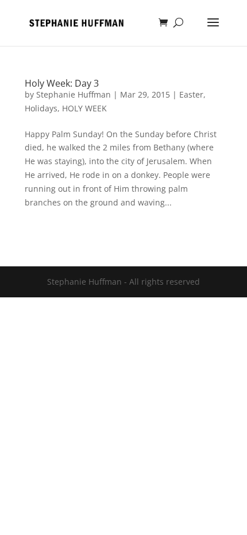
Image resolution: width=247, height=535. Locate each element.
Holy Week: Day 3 (62, 83)
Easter (191, 94)
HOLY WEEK (84, 108)
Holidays (41, 108)
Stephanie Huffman (73, 94)
